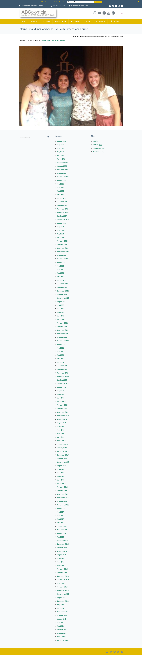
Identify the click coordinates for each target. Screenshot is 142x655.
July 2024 (60, 227)
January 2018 (62, 491)
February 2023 (62, 284)
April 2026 (60, 155)
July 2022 (60, 305)
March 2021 (61, 362)
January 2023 (62, 287)
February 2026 (62, 162)
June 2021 (60, 351)
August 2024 (61, 223)
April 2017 (60, 523)
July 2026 (60, 145)
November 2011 (62, 612)
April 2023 (60, 277)
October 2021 (62, 337)
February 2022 (62, 323)
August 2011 (61, 619)
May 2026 (60, 152)
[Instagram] (110, 6)
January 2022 (62, 327)
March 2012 (61, 608)
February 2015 (62, 569)
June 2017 (60, 515)
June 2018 (60, 473)
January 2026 (62, 166)
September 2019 (63, 419)
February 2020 (62, 405)
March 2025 (61, 198)
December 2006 (62, 640)
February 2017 (62, 526)
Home (82, 36)
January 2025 (62, 205)
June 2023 (60, 269)
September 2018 (63, 462)
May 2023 (60, 273)
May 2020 (60, 394)
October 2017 (62, 501)
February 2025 (62, 202)
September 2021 (63, 341)
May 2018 (60, 476)
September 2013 (63, 594)
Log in (95, 141)
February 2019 (62, 444)
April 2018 (60, 480)
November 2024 (63, 212)
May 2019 (60, 433)
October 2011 (62, 615)
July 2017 (60, 512)
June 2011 (60, 622)
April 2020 (60, 398)
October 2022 (62, 294)
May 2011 (60, 626)
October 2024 (62, 216)
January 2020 (62, 409)
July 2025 (60, 184)
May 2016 (60, 537)
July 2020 (60, 391)
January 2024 (62, 244)
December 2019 (62, 412)
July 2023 (60, 266)
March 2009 (61, 637)
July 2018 (60, 469)
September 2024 (63, 220)
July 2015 (60, 558)
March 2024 (61, 237)
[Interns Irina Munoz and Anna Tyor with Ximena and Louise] (71, 86)
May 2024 (60, 234)
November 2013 (63, 590)
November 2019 (63, 416)
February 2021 (62, 366)
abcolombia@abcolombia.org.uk (79, 5)
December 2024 (62, 209)
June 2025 (60, 187)
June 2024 (60, 230)
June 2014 (60, 583)
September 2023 (63, 259)
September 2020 (63, 384)
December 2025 (62, 170)
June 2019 (60, 430)
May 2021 (60, 355)
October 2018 (62, 458)
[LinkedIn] (122, 6)
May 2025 (60, 191)
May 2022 (60, 312)
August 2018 (61, 466)
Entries (97, 145)
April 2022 (60, 316)
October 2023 (62, 255)
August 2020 (61, 387)
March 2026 (61, 159)
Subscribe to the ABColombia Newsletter (53, 2)
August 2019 (61, 423)
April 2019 (60, 437)
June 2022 (60, 309)
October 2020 (62, 380)
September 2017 (63, 505)
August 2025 (61, 180)
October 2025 (62, 173)
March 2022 (61, 319)
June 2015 (60, 562)
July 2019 (60, 426)
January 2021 (62, 369)
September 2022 (63, 298)
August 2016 (61, 533)
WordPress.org (98, 152)
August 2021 (61, 344)
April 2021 (60, 359)
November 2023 (63, 252)
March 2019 (61, 441)
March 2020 (61, 401)
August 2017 (61, 508)
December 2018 (62, 451)
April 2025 (60, 195)
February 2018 (62, 487)
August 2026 (61, 141)
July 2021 (60, 348)
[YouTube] (119, 6)
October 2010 (62, 630)
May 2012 (60, 605)
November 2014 (63, 576)
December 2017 (62, 494)
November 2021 (63, 334)
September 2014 (63, 580)
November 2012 (63, 601)
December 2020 (62, 373)
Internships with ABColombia (53, 40)
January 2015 (62, 573)
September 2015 (63, 551)
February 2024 (62, 241)
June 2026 (60, 148)
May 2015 (60, 565)
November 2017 (63, 498)
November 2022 (63, 291)
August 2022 (61, 302)
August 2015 (61, 555)
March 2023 (61, 280)
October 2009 (62, 633)
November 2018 (63, 455)
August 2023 (61, 262)
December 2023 (62, 248)
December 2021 (62, 330)
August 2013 (61, 598)
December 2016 (62, 530)
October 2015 (62, 548)
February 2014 (62, 587)
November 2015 (63, 544)
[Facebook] (116, 6)
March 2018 (61, 483)
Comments (99, 148)
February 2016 (62, 540)
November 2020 (63, 376)
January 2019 (62, 448)
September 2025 (63, 177)
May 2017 (60, 519)
